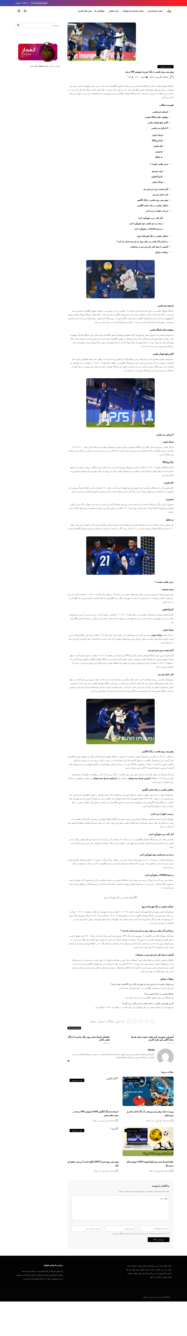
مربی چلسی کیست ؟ (159, 164)
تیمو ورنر (159, 151)
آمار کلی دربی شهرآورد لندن (150, 218)
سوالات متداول (161, 252)
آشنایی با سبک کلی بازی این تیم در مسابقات (149, 247)
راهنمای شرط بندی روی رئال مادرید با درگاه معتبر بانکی (89, 1040)
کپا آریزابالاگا (157, 140)
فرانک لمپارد (157, 135)
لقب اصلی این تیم (160, 194)
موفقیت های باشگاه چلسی (156, 117)
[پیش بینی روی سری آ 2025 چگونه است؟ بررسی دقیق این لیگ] (93, 1141)
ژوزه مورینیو (157, 171)
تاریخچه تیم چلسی (160, 112)
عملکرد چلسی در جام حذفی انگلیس (152, 205)
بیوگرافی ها (100, 11)
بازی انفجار (114, 11)
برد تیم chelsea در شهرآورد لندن (148, 229)
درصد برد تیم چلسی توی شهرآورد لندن (146, 223)
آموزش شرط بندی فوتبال (139, 778)
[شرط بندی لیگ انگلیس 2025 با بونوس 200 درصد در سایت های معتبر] (93, 1091)
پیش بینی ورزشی (165, 66)
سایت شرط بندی (155, 11)
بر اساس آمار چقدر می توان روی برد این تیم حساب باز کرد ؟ (142, 241)
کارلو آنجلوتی (157, 176)
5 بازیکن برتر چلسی (159, 128)
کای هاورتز (158, 146)
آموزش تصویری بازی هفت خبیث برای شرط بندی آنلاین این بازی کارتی (152, 1040)
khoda (165, 77)
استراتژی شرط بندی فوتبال (105, 778)
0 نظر (143, 77)
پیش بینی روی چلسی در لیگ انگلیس (152, 200)
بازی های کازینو (85, 11)
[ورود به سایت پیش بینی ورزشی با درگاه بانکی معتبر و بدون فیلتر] (148, 1091)
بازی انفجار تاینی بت (39, 66)
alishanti (166, 1121)
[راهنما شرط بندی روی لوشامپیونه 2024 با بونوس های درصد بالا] (148, 1141)
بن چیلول (159, 157)
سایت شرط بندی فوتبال (133, 11)
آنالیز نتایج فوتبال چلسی (157, 122)
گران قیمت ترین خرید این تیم (155, 189)
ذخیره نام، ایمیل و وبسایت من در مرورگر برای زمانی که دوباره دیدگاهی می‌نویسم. (139, 1233)
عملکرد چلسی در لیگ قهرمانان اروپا (152, 236)
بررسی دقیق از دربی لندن (157, 211)
